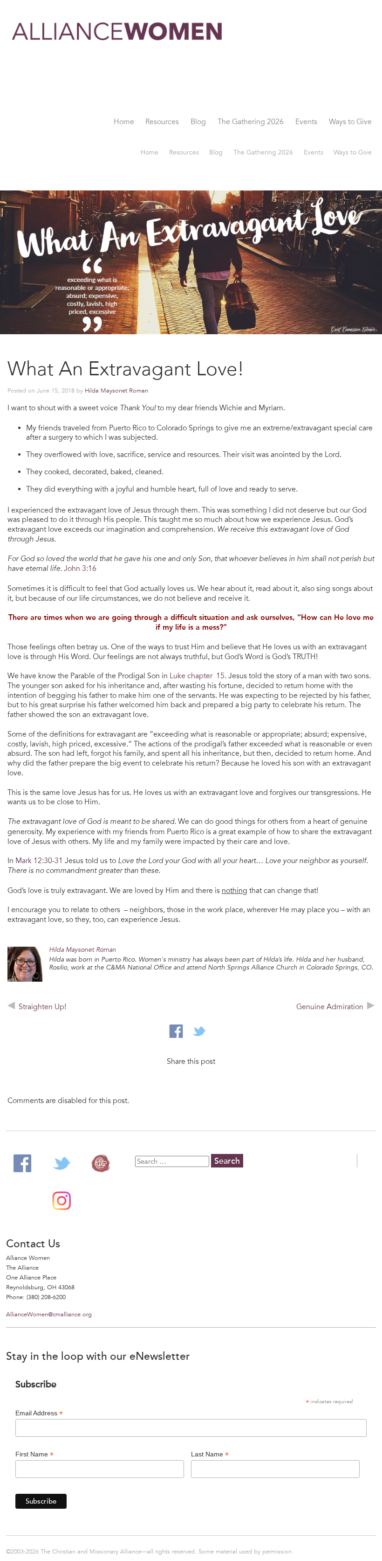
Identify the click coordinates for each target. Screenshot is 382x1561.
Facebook (22, 1163)
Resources (162, 122)
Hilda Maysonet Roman (116, 390)
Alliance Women (117, 63)
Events (306, 122)
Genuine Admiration (329, 1007)
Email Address (39, 1413)
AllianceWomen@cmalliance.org (49, 1314)
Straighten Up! (42, 1007)
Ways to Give (350, 122)
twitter (199, 1031)
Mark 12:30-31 (39, 860)
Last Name (210, 1454)
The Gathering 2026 (251, 122)
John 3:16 (79, 568)
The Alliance (100, 1163)
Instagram (61, 1200)
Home (124, 122)
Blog (198, 122)
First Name (34, 1454)
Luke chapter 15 (197, 676)
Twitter (61, 1163)
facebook (176, 1031)
